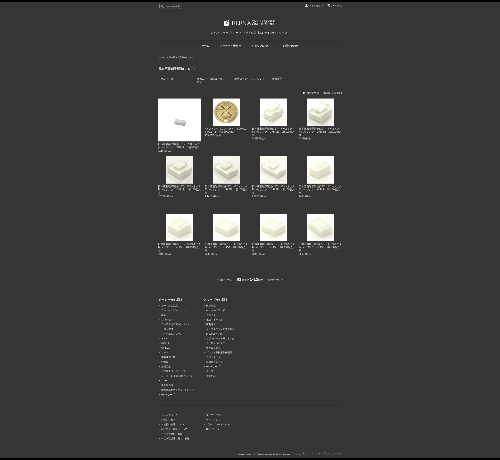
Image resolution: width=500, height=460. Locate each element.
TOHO (164, 380)
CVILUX (165, 347)
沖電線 (164, 362)
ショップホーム (169, 415)
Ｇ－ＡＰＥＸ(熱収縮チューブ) (177, 376)
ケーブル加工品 (169, 305)
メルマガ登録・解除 (171, 433)
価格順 (326, 92)
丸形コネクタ (213, 357)
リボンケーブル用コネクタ (220, 338)
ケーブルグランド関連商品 (220, 329)
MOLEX (165, 343)
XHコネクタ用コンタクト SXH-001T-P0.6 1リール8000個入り (225, 130)
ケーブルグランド (215, 310)
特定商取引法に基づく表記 (175, 438)
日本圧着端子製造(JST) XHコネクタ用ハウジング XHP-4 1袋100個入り (226, 247)
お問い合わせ (290, 45)
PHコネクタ (166, 78)
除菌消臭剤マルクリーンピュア (177, 390)
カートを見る (213, 419)
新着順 (338, 92)
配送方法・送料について (174, 429)
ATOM (216, 429)
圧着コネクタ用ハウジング (249, 78)
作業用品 (211, 376)
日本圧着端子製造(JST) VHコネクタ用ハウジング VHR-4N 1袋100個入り (179, 189)
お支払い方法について (173, 424)
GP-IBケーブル (169, 394)
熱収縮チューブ (214, 362)
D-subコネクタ (214, 333)
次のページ (274, 279)
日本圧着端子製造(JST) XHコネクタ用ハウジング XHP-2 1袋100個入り (320, 189)
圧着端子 (277, 78)
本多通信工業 (168, 357)
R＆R (164, 315)
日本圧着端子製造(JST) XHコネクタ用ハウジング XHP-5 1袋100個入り (273, 247)
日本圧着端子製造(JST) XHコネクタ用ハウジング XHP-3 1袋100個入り (179, 247)
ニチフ (164, 352)
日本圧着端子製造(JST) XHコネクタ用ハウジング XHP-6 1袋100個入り (320, 247)
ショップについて (262, 45)
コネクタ (211, 315)
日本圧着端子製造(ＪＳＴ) (181, 57)
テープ (209, 371)
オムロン (166, 338)
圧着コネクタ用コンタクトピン (212, 80)
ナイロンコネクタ (215, 343)
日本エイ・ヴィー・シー (174, 310)
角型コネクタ (213, 347)
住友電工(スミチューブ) (173, 371)
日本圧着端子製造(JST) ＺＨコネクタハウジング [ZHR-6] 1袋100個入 (179, 146)
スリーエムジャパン (171, 333)
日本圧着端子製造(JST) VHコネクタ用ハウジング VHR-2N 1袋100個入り (273, 131)
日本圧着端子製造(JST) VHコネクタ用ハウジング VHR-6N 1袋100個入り (273, 189)
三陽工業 (166, 366)
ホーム (205, 45)
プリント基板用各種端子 (219, 352)
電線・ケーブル (214, 319)
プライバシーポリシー (218, 424)
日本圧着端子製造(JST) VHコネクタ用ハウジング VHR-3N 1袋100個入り (320, 131)
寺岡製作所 (167, 385)
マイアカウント (317, 5)
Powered (298, 454)
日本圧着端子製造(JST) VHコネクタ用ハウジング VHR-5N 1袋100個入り (226, 189)
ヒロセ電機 (167, 329)
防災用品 (211, 305)
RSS (208, 429)
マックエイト (168, 319)
